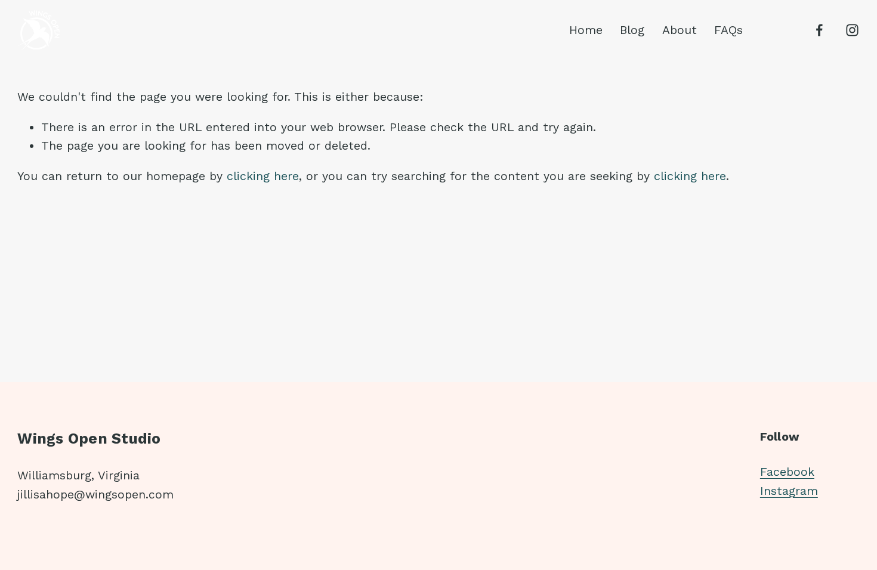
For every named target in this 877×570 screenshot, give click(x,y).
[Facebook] (819, 30)
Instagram (789, 491)
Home (586, 30)
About (679, 30)
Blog (632, 30)
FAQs (728, 30)
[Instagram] (852, 30)
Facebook (787, 472)
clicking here (263, 176)
